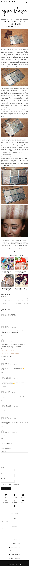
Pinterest (15, 550)
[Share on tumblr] (11, 294)
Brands (20, 19)
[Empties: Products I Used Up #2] (7, 263)
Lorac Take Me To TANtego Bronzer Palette (7, 290)
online (21, 248)
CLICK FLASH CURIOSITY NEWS (10, 353)
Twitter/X (15, 539)
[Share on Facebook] (5, 294)
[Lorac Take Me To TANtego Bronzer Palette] (7, 280)
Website (3, 478)
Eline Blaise (9, 377)
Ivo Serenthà (8, 339)
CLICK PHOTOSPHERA (7, 350)
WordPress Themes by (14, 564)
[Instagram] (4, 2)
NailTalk (7, 363)
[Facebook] (12, 2)
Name (3, 467)
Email (3, 473)
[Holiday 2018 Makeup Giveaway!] (21, 263)
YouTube (15, 554)
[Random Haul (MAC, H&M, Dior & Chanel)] (21, 280)
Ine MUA (7, 417)
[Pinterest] (7, 2)
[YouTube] (9, 2)
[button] (27, 2)
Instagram (15, 543)
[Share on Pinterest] (9, 294)
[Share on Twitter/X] (7, 294)
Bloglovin (15, 558)
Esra (6, 431)
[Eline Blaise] (14, 11)
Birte (6, 326)
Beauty (4, 296)
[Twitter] (1, 2)
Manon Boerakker (10, 314)
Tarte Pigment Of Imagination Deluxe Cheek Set (7, 301)
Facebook (15, 547)
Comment (4, 451)
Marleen (7, 391)
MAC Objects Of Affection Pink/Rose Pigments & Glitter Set (21, 302)
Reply (3, 322)
